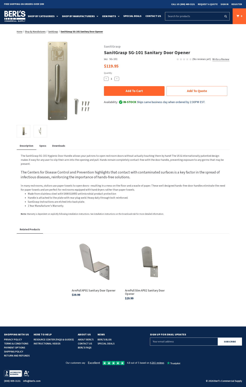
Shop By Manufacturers (78, 16)
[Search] (225, 16)
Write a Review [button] (220, 59)
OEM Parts (109, 16)
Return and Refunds (17, 356)
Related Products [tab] (30, 229)
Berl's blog (105, 339)
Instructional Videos (47, 343)
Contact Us (153, 16)
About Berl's (86, 339)
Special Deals (132, 16)
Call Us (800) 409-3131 (183, 4)
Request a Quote (208, 4)
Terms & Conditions (16, 343)
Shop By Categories (41, 16)
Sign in (224, 4)
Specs (42, 146)
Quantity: (108, 73)
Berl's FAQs (84, 347)
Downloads (58, 146)
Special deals (106, 343)
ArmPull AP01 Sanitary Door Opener (93, 290)
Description (26, 146)
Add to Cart (96, 267)
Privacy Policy (13, 339)
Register (236, 4)
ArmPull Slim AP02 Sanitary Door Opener (145, 292)
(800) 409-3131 (12, 381)
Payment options (14, 347)
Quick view (96, 257)
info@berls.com (31, 381)
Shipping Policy (13, 351)
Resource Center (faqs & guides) (54, 339)
